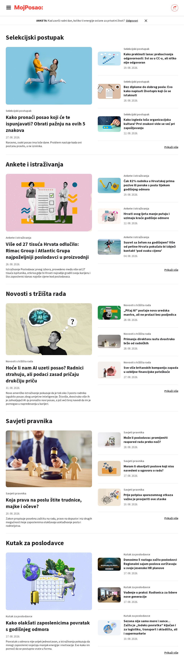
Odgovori (132, 20)
